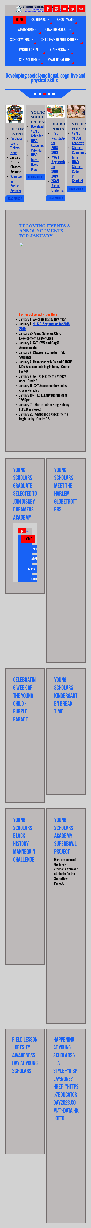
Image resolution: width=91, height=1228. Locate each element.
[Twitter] (72, 8)
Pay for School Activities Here (38, 314)
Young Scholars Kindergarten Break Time (65, 695)
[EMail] (81, 8)
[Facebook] (48, 8)
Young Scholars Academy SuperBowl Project (65, 835)
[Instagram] (56, 8)
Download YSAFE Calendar (37, 131)
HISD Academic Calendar (37, 145)
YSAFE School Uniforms (57, 185)
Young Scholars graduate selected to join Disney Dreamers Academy (25, 494)
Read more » (15, 198)
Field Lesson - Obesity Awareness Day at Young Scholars (25, 1055)
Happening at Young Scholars (63, 1047)
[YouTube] (64, 8)
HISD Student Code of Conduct (77, 171)
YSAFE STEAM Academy (78, 138)
